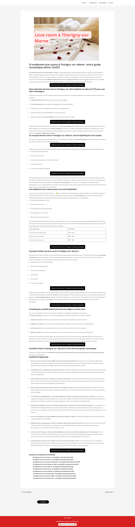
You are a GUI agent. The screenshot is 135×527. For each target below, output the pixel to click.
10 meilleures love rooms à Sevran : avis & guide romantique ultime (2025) (53, 469)
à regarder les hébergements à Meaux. (45, 133)
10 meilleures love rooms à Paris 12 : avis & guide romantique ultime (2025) (53, 459)
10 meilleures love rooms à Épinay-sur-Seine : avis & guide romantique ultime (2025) (55, 464)
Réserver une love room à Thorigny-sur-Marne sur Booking (68, 122)
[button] (86, 2)
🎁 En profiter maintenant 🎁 (67, 524)
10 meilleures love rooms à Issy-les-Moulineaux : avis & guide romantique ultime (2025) (56, 462)
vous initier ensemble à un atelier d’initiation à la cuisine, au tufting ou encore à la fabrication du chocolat (76, 352)
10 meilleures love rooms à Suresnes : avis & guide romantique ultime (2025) (53, 471)
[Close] (133, 517)
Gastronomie (102, 3)
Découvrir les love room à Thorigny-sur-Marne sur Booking (67, 85)
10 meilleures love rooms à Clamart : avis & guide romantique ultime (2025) (53, 466)
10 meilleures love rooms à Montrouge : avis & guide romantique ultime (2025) (54, 473)
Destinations (93, 3)
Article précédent (26, 492)
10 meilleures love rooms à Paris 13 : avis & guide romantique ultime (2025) (53, 457)
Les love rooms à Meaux (65, 126)
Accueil (84, 3)
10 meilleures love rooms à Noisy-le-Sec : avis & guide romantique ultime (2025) (54, 478)
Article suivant (109, 492)
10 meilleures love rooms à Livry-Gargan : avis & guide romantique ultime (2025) (54, 476)
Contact (111, 3)
